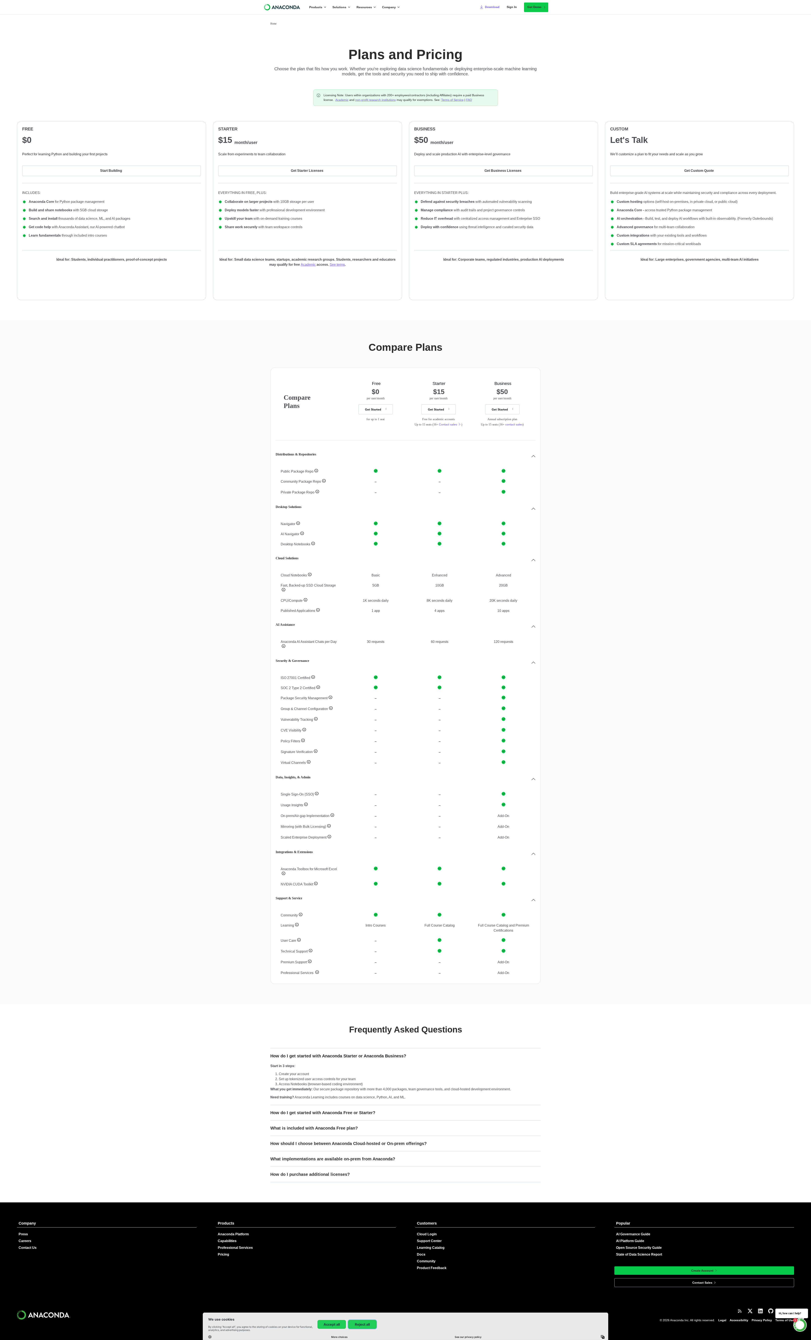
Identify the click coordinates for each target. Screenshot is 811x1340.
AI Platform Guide (630, 1241)
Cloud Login (427, 1234)
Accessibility (739, 1320)
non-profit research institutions (375, 100)
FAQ (469, 100)
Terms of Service (452, 100)
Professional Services (235, 1247)
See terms (337, 264)
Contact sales (448, 424)
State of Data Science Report (639, 1254)
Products (315, 7)
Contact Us (28, 1247)
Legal (722, 1320)
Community (426, 1261)
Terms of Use (784, 1320)
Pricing (223, 1254)
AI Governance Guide (633, 1234)
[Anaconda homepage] (282, 7)
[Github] (770, 1311)
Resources (364, 7)
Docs (421, 1254)
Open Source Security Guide (639, 1247)
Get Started (373, 409)
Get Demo (534, 7)
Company (389, 7)
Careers (25, 1241)
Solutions (339, 7)
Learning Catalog (431, 1247)
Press (23, 1234)
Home (273, 23)
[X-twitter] (750, 1311)
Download (492, 7)
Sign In (512, 7)
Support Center (429, 1241)
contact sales (514, 424)
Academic (341, 100)
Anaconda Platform (233, 1234)
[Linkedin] (760, 1311)
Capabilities (227, 1241)
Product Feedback (431, 1268)
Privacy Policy (762, 1320)
